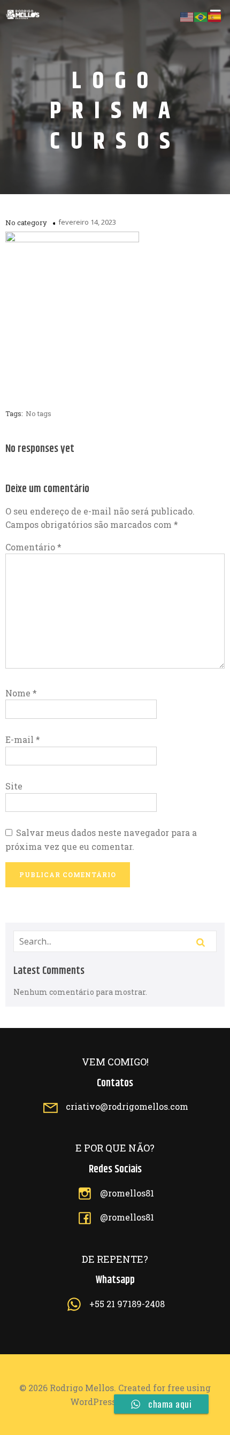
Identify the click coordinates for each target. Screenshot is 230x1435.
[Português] (201, 15)
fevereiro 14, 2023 (87, 222)
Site (13, 786)
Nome (21, 693)
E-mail (22, 739)
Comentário (33, 546)
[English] (187, 15)
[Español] (215, 15)
